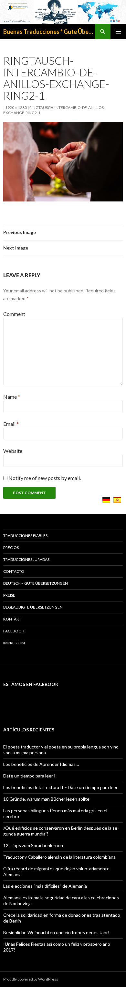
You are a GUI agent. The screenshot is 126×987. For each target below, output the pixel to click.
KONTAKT (12, 619)
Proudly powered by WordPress (30, 979)
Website (12, 451)
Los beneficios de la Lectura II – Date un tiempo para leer (60, 787)
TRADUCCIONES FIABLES (25, 535)
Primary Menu (118, 31)
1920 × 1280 (16, 107)
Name (11, 397)
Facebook (13, 631)
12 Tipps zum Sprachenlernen (33, 845)
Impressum (14, 642)
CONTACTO (13, 571)
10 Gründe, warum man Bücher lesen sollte (46, 799)
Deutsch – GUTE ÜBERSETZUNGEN (35, 583)
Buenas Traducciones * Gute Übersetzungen (49, 31)
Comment (14, 314)
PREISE (9, 595)
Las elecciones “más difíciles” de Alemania (45, 886)
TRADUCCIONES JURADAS (26, 559)
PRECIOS (11, 547)
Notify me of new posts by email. (44, 478)
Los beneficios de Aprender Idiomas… (41, 764)
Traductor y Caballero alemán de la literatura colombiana (59, 857)
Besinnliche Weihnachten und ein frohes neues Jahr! (56, 932)
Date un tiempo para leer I (29, 775)
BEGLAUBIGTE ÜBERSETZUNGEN (33, 607)
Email (11, 424)
